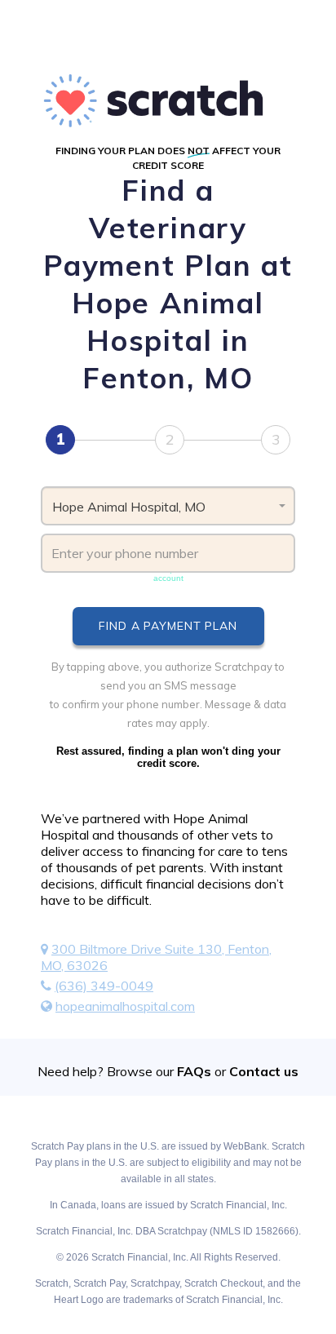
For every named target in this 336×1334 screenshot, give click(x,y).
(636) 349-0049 (104, 985)
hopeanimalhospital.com (125, 1006)
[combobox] (168, 505)
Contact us (263, 1071)
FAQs (194, 1071)
